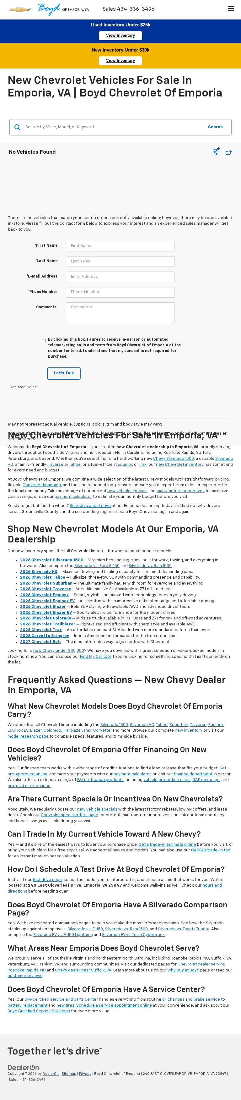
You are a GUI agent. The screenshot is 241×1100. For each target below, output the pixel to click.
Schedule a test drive (90, 506)
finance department (193, 774)
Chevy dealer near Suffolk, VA (83, 970)
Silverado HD (142, 725)
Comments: (46, 307)
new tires (65, 1006)
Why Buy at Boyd (183, 970)
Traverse (55, 465)
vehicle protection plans (166, 780)
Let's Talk (64, 373)
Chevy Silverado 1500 (173, 459)
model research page (28, 736)
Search (215, 127)
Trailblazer (72, 731)
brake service (207, 1000)
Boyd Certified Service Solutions (39, 1011)
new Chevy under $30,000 (58, 651)
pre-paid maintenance (29, 786)
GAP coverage (206, 780)
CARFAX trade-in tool (211, 850)
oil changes (173, 1000)
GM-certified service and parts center (61, 1000)
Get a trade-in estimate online (167, 845)
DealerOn (51, 1073)
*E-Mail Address (42, 276)
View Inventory (120, 35)
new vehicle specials (127, 491)
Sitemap (69, 1073)
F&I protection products (100, 780)
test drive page (47, 880)
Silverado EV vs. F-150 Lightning (63, 935)
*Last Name (46, 261)
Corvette (101, 731)
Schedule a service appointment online (114, 1006)
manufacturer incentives (181, 491)
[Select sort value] (227, 152)
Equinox (125, 465)
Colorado (52, 731)
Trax (143, 465)
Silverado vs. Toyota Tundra (183, 929)
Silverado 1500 (114, 725)
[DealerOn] (24, 1068)
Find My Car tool (95, 657)
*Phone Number (42, 292)
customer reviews (25, 976)
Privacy (85, 1073)
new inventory (188, 731)
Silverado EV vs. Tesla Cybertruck (133, 935)
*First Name (46, 246)
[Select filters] (216, 152)
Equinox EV (18, 731)
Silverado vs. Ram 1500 (150, 566)
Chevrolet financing (42, 485)
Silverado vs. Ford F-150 (97, 566)
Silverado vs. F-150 (85, 929)
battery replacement (27, 1006)
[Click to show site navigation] (231, 9)
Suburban (178, 725)
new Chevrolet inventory (180, 465)
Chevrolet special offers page (69, 815)
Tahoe (75, 465)
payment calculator (73, 497)
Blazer (36, 731)
